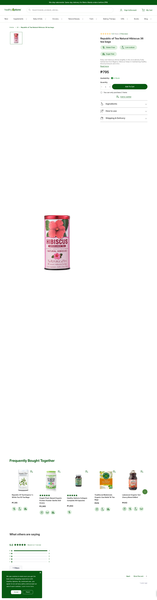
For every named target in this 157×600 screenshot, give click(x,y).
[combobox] (70, 10)
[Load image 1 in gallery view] (16, 38)
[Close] (40, 572)
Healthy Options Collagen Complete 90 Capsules (77, 499)
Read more (104, 66)
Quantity (104, 82)
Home (12, 27)
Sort (128, 576)
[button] (20, 19)
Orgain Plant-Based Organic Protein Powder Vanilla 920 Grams (50, 500)
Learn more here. (28, 586)
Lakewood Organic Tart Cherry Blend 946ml (131, 496)
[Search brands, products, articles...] (29, 9)
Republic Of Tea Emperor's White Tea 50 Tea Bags (22, 496)
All (18, 27)
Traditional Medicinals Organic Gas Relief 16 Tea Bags (105, 497)
